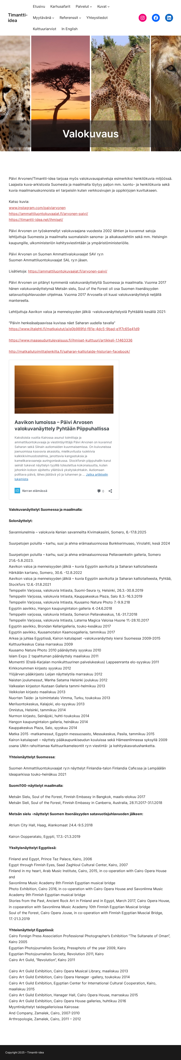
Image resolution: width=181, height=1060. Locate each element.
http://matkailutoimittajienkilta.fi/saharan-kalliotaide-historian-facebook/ (69, 351)
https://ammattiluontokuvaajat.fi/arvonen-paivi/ (48, 213)
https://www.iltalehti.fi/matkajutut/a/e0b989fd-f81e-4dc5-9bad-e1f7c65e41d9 (74, 329)
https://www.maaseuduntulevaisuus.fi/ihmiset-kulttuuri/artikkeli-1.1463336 (70, 340)
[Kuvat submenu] (108, 6)
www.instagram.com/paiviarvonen (37, 207)
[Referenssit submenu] (80, 18)
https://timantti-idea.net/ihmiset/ (36, 219)
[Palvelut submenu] (91, 6)
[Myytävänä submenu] (53, 18)
